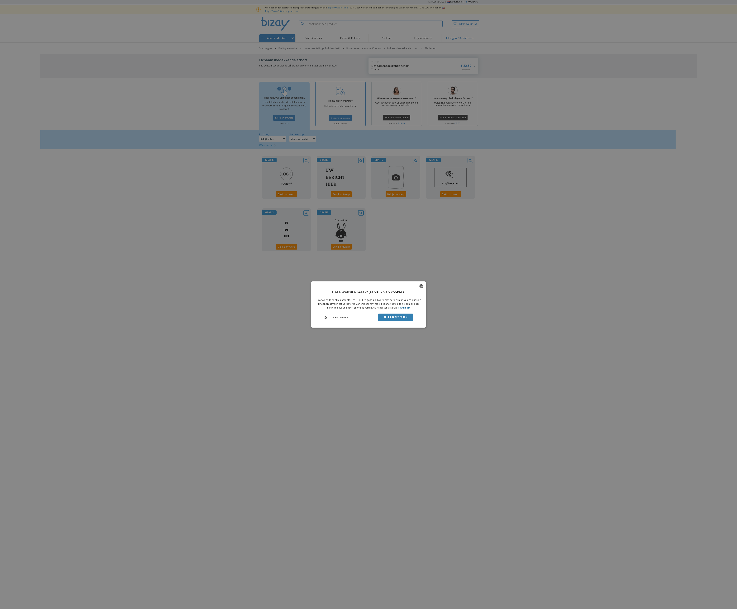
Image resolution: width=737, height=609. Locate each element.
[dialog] (368, 304)
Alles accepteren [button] (395, 317)
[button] (336, 317)
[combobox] (421, 286)
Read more (404, 307)
